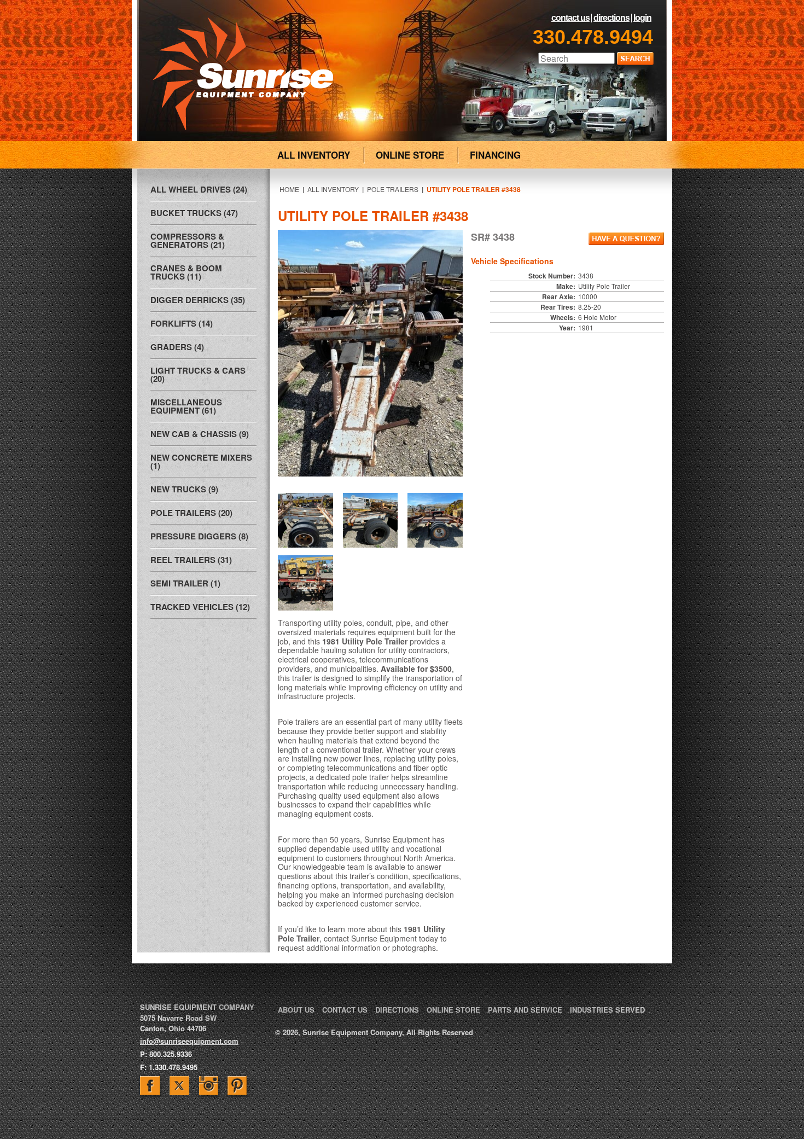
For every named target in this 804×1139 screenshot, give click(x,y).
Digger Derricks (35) (197, 300)
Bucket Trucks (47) (194, 213)
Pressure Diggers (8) (199, 536)
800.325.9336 (170, 1054)
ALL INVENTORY (313, 154)
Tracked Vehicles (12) (200, 607)
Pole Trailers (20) (191, 513)
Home (289, 189)
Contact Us (570, 18)
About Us (296, 1009)
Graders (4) (177, 347)
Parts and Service (525, 1009)
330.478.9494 (593, 37)
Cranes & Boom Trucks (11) (186, 272)
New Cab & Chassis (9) (199, 434)
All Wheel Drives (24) (198, 189)
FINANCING (495, 154)
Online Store (453, 1009)
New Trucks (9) (184, 489)
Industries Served (607, 1009)
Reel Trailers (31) (191, 560)
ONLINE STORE (410, 154)
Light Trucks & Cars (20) (198, 374)
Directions (611, 18)
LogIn (642, 18)
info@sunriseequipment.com (189, 1041)
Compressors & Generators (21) (187, 240)
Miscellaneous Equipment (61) (186, 406)
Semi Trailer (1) (185, 583)
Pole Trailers (392, 189)
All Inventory (333, 189)
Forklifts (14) (181, 323)
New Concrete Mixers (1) (201, 461)
